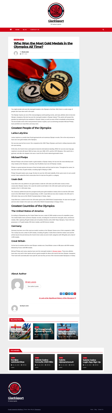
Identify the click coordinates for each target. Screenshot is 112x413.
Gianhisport (56, 21)
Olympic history (57, 251)
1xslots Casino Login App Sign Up (92, 361)
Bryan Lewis (25, 52)
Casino (13, 357)
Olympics (16, 39)
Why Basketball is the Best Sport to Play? (67, 333)
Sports (21, 39)
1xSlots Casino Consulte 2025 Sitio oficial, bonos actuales (44, 363)
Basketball (61, 329)
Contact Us (34, 29)
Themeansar (38, 409)
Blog (25, 29)
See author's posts (33, 286)
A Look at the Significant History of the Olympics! (57, 298)
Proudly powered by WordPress (15, 409)
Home (17, 29)
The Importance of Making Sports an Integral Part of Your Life (43, 332)
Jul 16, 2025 (15, 365)
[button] (103, 29)
